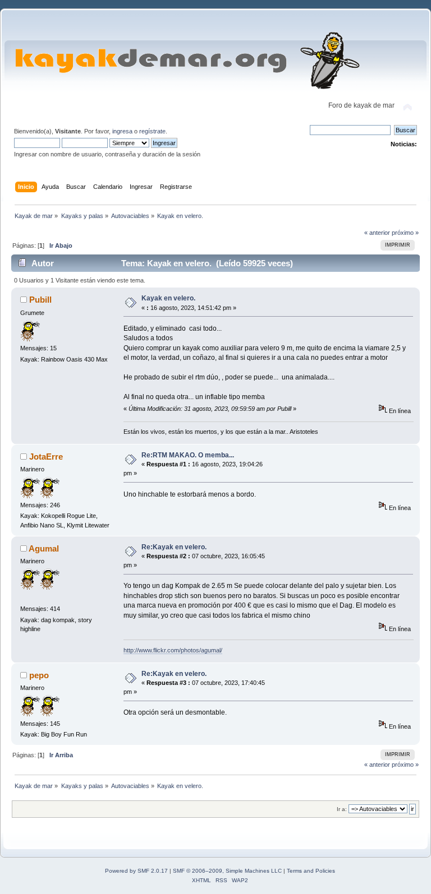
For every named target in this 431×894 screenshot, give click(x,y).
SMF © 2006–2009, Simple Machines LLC (227, 871)
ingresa (122, 131)
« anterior (377, 232)
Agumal (44, 548)
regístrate (152, 131)
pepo (39, 675)
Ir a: (342, 809)
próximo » (405, 232)
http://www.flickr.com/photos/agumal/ (172, 650)
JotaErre (46, 456)
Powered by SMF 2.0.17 (136, 871)
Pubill (40, 299)
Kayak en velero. (168, 298)
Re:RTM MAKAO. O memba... (187, 455)
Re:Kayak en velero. (174, 547)
